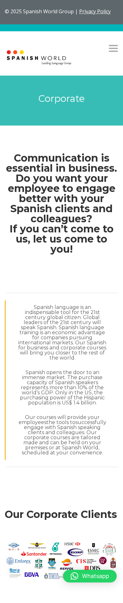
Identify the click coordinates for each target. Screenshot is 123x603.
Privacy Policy (95, 11)
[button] (90, 576)
